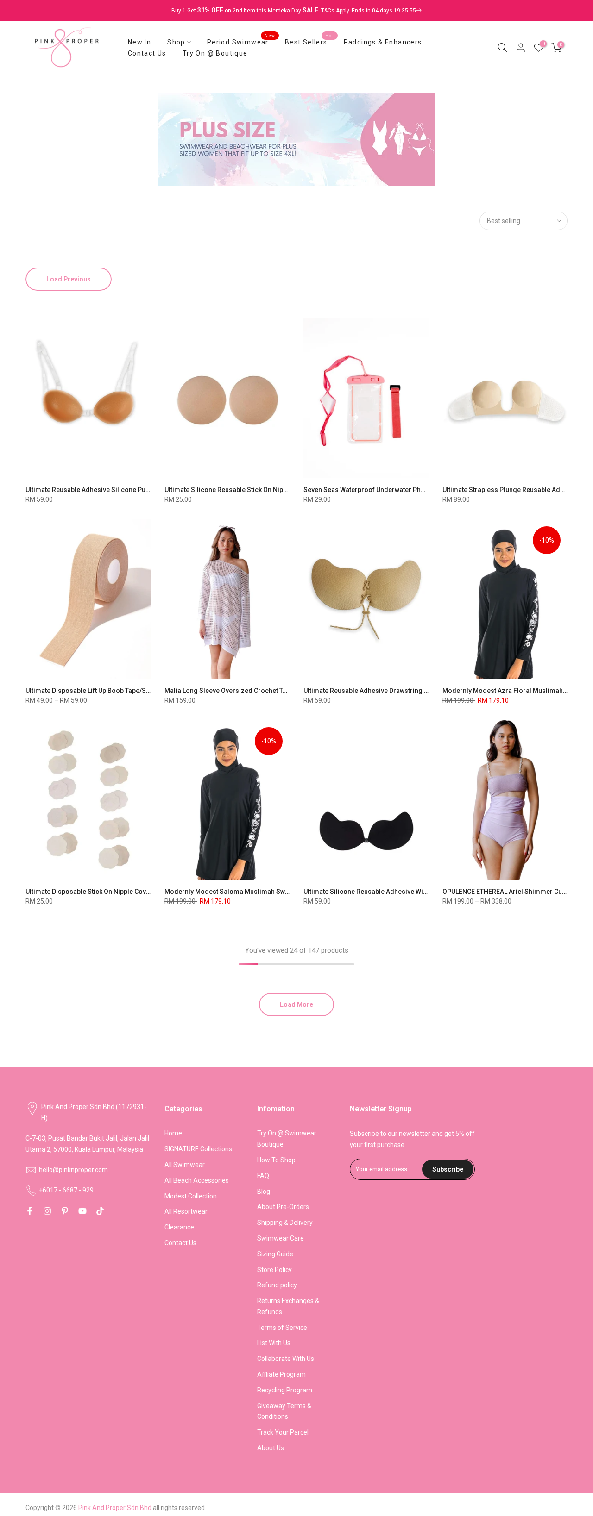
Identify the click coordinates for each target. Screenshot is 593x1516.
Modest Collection (190, 1196)
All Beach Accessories (196, 1180)
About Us (270, 1448)
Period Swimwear (241, 41)
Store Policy (274, 1269)
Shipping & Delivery (285, 1222)
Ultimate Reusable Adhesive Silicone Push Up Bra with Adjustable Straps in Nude (146, 489)
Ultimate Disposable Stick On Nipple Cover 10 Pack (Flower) (114, 891)
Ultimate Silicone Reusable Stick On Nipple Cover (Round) (251, 489)
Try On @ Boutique (215, 53)
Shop (176, 42)
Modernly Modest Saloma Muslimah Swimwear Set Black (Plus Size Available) (282, 891)
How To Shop (276, 1160)
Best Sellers (309, 41)
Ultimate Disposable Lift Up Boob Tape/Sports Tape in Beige (114, 690)
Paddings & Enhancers (383, 42)
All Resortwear (186, 1211)
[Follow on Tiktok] (100, 1211)
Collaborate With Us (285, 1358)
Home (173, 1133)
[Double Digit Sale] (371, 10)
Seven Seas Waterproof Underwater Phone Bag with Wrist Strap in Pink (409, 489)
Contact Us (147, 53)
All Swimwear (184, 1164)
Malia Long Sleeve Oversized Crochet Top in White (239, 690)
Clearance (179, 1227)
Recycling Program (284, 1390)
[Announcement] (296, 10)
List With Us (273, 1343)
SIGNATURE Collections (198, 1149)
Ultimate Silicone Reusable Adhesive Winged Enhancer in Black (398, 891)
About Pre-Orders (283, 1206)
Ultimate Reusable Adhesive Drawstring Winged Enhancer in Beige (403, 690)
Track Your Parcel (283, 1432)
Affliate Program (281, 1374)
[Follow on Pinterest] (65, 1211)
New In (139, 42)
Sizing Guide (275, 1254)
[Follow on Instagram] (47, 1211)
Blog (263, 1191)
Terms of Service (282, 1327)
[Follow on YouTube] (82, 1211)
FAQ (263, 1175)
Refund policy (277, 1285)
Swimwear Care (280, 1238)
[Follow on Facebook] (29, 1211)
